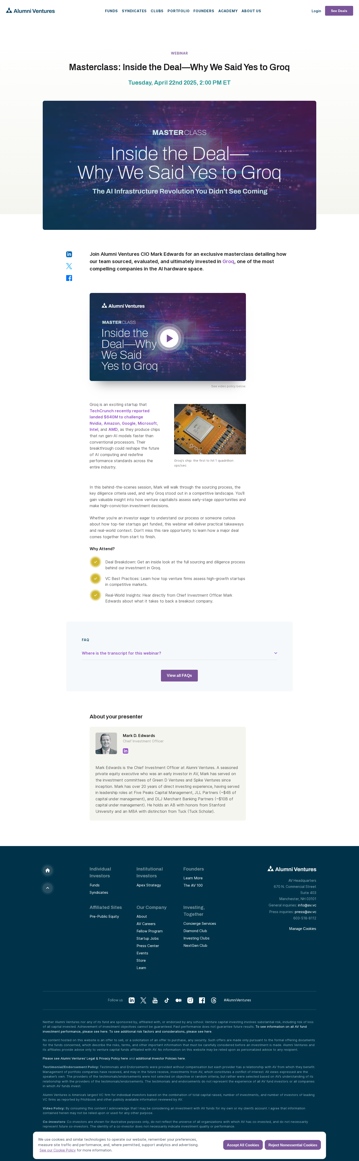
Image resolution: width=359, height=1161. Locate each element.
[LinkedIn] (132, 1000)
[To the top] (48, 888)
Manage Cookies (302, 929)
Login (316, 11)
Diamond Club (195, 930)
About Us (251, 11)
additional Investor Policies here (160, 1058)
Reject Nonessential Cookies (292, 1145)
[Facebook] (202, 1000)
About (142, 916)
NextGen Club (195, 945)
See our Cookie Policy (58, 1150)
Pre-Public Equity (104, 916)
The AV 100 (193, 885)
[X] (143, 1000)
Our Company (152, 907)
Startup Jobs (148, 938)
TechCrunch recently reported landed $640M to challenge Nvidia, (119, 417)
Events (142, 953)
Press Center (148, 945)
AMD (113, 429)
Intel (94, 429)
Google (129, 423)
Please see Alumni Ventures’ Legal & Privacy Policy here (85, 1058)
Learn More (193, 878)
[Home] (48, 870)
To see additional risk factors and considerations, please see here (160, 1031)
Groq (228, 261)
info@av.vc (307, 905)
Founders (203, 11)
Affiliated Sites (106, 907)
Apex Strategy (149, 885)
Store (141, 960)
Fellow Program (150, 931)
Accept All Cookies (243, 1145)
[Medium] (178, 1000)
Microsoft (147, 423)
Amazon (112, 423)
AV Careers (146, 923)
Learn (141, 967)
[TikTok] (167, 1000)
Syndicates (134, 11)
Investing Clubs (196, 938)
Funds (111, 11)
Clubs (157, 11)
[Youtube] (155, 1000)
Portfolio (179, 11)
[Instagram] (190, 1000)
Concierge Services (199, 923)
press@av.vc (305, 911)
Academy (228, 11)
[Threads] (214, 1000)
